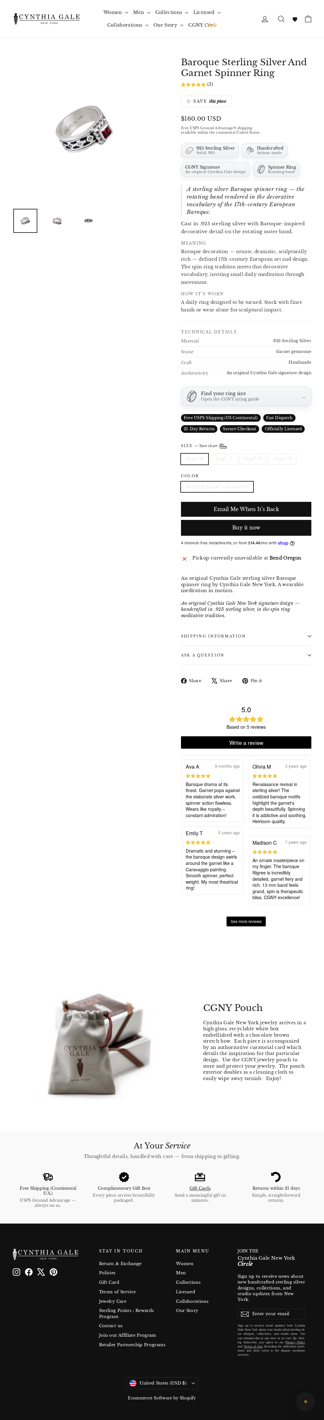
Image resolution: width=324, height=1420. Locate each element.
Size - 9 (282, 459)
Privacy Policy (295, 1342)
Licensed (204, 12)
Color (190, 476)
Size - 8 (253, 459)
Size (200, 446)
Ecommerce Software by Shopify (162, 1398)
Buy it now (246, 527)
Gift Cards (200, 1188)
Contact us (111, 1325)
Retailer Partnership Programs (132, 1344)
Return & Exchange (120, 1263)
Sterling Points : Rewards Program (126, 1313)
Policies (107, 1273)
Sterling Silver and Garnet (217, 486)
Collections (169, 12)
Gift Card (109, 1282)
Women (113, 12)
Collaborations (125, 25)
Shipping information (213, 636)
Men (139, 12)
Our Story (166, 25)
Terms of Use (253, 1346)
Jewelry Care (112, 1301)
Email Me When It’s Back (246, 509)
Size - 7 (224, 459)
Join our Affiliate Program (127, 1335)
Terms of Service (117, 1292)
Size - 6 (194, 459)
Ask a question (202, 655)
